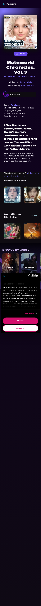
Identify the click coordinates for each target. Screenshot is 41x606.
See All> (34, 216)
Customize (19, 328)
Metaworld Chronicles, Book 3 (20, 76)
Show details (29, 314)
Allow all (20, 321)
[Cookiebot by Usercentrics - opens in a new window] (28, 275)
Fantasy (15, 105)
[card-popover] (12, 195)
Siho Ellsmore (27, 86)
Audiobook (15, 94)
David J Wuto (26, 82)
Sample (22, 54)
